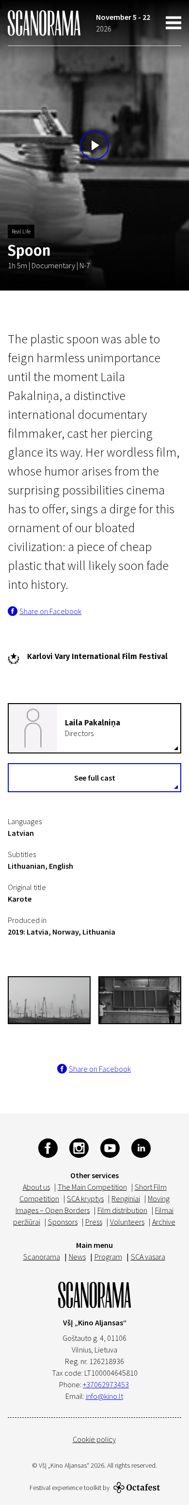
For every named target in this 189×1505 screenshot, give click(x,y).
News (77, 1256)
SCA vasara (148, 1256)
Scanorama (41, 1256)
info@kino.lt (104, 1396)
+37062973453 (106, 1384)
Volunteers (127, 1222)
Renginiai (125, 1198)
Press (93, 1222)
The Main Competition (92, 1187)
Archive (163, 1222)
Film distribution (122, 1210)
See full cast (94, 778)
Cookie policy (94, 1439)
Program (108, 1256)
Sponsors (63, 1222)
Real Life (21, 231)
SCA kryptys (85, 1198)
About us (36, 1187)
